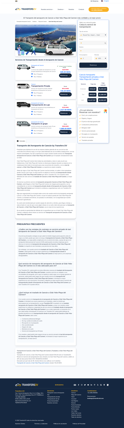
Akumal (73, 403)
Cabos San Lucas (76, 413)
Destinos (35, 21)
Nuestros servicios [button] (46, 9)
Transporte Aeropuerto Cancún (24, 21)
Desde (81, 39)
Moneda (96, 54)
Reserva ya (63, 75)
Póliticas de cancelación (60, 423)
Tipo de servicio (83, 31)
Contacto (81, 9)
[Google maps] (104, 385)
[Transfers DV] (25, 9)
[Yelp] (98, 385)
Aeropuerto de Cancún (37, 66)
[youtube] (88, 385)
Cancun (40, 85)
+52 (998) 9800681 (96, 10)
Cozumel (73, 399)
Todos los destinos (76, 417)
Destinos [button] (60, 9)
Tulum (73, 396)
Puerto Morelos (75, 407)
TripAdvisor (18, 402)
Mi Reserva (94, 1)
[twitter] (85, 385)
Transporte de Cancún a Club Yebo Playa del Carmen (33, 363)
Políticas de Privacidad (79, 423)
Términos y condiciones (40, 423)
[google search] (101, 385)
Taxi (48, 394)
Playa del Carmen (42, 21)
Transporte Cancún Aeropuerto (55, 392)
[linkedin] (91, 385)
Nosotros (71, 9)
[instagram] (81, 385)
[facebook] (78, 385)
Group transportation (53, 401)
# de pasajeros (83, 54)
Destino (81, 47)
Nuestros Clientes (20, 423)
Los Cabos (74, 411)
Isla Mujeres (74, 401)
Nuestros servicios (52, 403)
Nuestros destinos (76, 415)
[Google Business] (108, 385)
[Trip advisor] (16, 1)
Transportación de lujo (53, 399)
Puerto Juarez (75, 409)
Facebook (24, 402)
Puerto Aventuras (76, 405)
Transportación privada (53, 396)
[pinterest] (94, 385)
